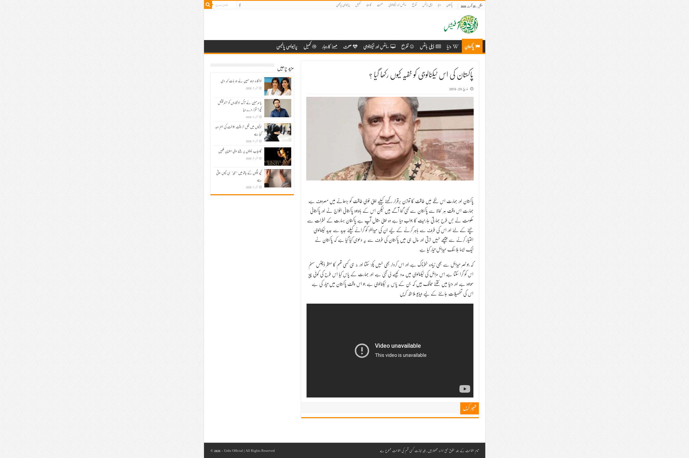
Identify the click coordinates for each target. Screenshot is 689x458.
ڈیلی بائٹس (427, 5)
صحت (380, 5)
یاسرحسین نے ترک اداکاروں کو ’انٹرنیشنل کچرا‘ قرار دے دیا (240, 106)
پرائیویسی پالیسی (343, 5)
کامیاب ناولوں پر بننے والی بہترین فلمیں (240, 151)
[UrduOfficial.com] (461, 29)
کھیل (358, 5)
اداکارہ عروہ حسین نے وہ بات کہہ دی (241, 80)
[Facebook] (239, 5)
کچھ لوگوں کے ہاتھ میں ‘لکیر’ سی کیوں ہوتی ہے (239, 176)
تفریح (414, 5)
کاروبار (368, 5)
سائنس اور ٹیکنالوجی (397, 5)
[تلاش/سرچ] (208, 5)
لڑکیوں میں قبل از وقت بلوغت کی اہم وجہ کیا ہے (238, 130)
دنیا (439, 5)
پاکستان (449, 5)
